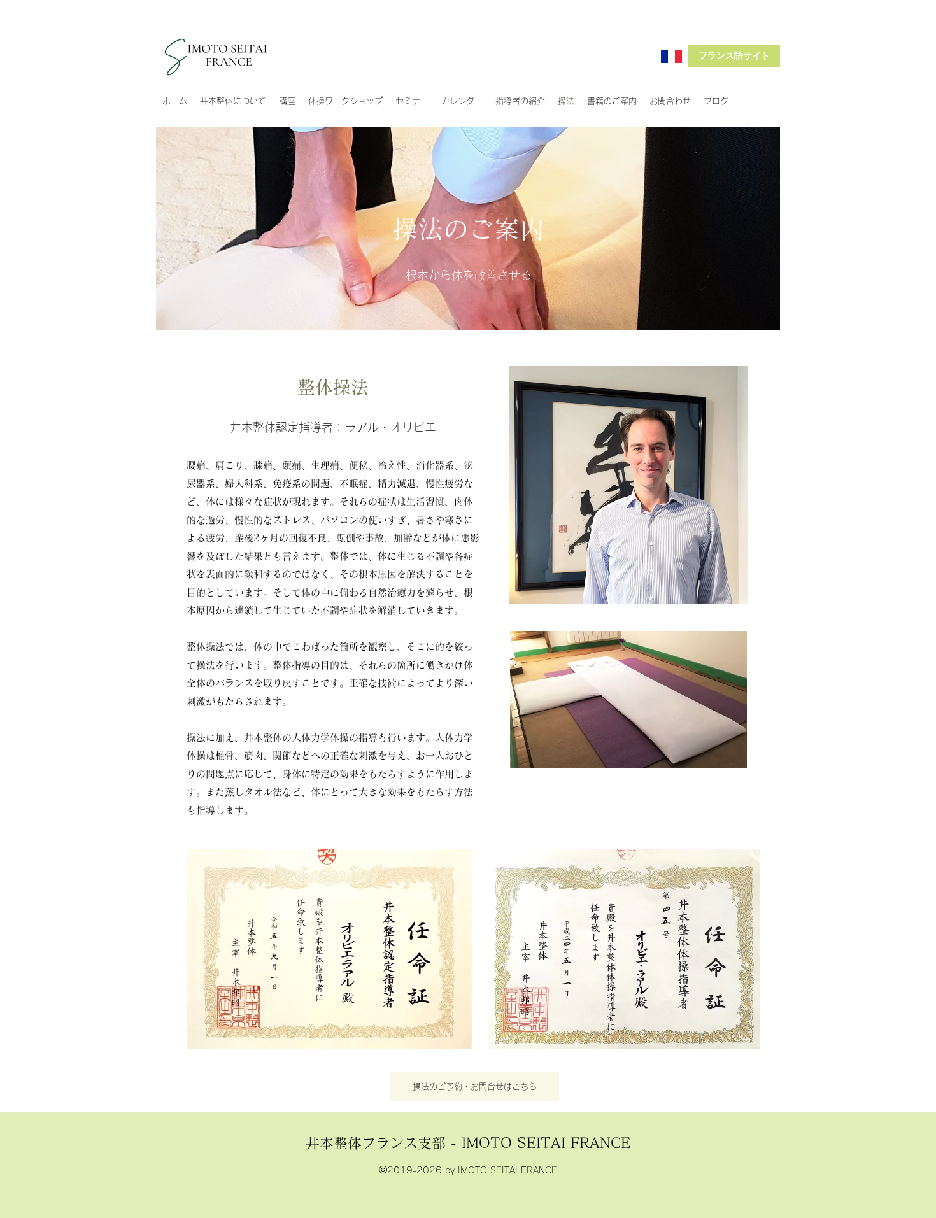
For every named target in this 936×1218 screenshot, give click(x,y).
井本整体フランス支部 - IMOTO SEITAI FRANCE (468, 1143)
